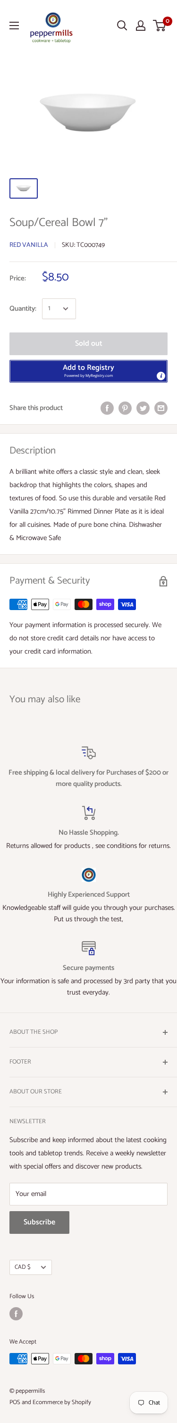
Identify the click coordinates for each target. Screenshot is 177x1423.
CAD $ (23, 1267)
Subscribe (39, 1222)
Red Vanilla (28, 245)
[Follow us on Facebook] (16, 1313)
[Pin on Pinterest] (125, 408)
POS (14, 1402)
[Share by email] (161, 408)
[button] (88, 371)
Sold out (88, 343)
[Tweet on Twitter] (143, 408)
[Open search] (122, 25)
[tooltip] (161, 376)
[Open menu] (14, 25)
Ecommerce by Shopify (62, 1402)
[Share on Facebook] (107, 408)
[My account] (140, 25)
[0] (160, 25)
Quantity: (22, 308)
